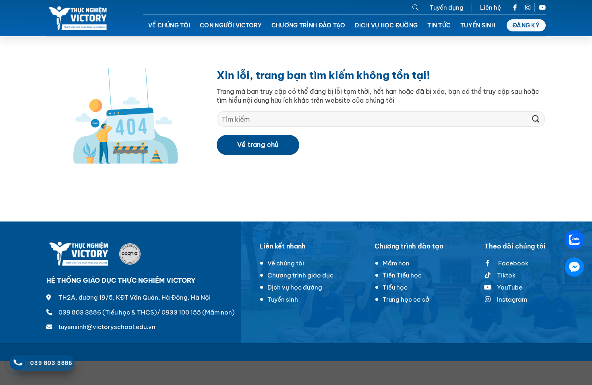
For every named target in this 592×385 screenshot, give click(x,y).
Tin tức (439, 25)
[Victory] (78, 18)
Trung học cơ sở (406, 299)
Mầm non (396, 263)
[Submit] (536, 119)
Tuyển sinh (477, 25)
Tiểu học (395, 287)
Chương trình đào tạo (308, 25)
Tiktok (506, 275)
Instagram (512, 299)
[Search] (415, 7)
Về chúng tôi (169, 25)
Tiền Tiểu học (402, 275)
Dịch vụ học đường (386, 25)
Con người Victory (231, 25)
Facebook (512, 263)
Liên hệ (490, 7)
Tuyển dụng (447, 7)
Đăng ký (526, 25)
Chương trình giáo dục (300, 275)
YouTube (509, 287)
